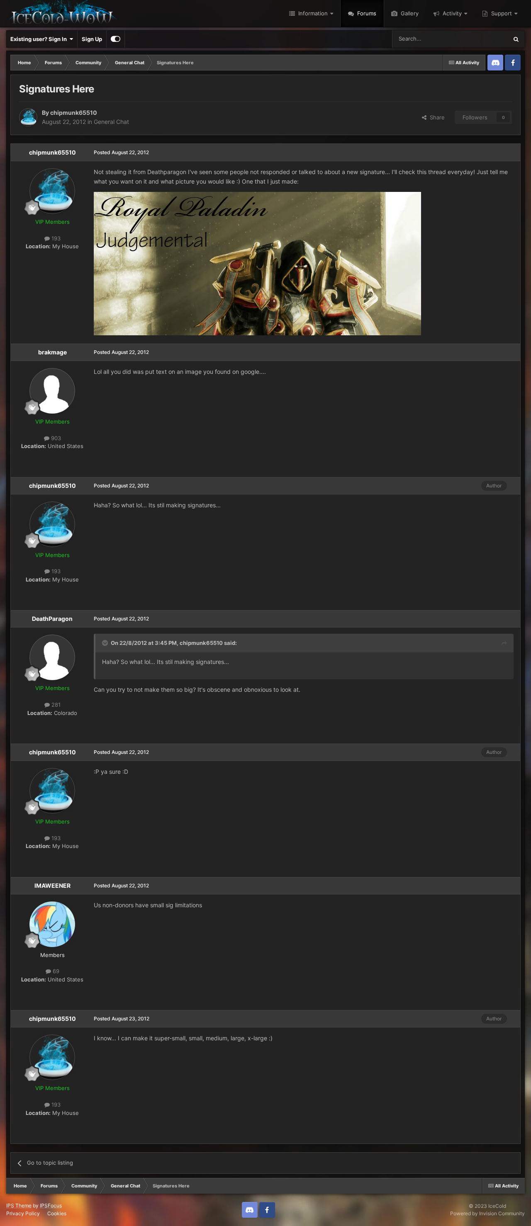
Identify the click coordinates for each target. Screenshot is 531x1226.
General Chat (111, 121)
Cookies (56, 1213)
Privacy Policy (23, 1213)
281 (55, 704)
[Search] (516, 39)
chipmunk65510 (73, 112)
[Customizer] (115, 39)
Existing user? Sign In (39, 39)
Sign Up (92, 39)
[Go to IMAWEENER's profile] (52, 924)
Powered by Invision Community (487, 1213)
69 (55, 971)
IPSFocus (51, 1205)
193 (55, 238)
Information (312, 13)
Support (501, 13)
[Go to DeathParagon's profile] (52, 657)
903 (55, 438)
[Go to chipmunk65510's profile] (28, 117)
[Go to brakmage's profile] (52, 391)
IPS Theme (19, 1205)
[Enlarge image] (257, 263)
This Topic (484, 39)
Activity (451, 13)
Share (435, 117)
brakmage (52, 352)
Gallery (409, 13)
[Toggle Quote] (106, 643)
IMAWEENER (52, 885)
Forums (366, 13)
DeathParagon (52, 618)
